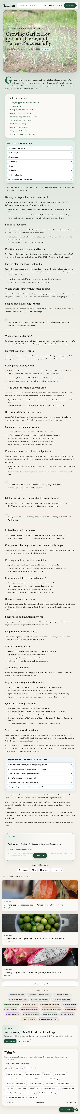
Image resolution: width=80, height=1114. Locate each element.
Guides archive (32, 1097)
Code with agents (68, 1014)
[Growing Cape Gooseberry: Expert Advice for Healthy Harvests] (40, 895)
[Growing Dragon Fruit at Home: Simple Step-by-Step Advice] (40, 963)
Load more (40, 855)
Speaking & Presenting (50, 1088)
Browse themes (24, 1041)
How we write (40, 1102)
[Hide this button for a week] (76, 1109)
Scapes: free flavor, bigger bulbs (20, 120)
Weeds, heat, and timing (18, 124)
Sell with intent (71, 1009)
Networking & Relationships (13, 1093)
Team (17, 1063)
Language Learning (63, 1083)
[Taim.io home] (9, 5)
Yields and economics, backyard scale (22, 134)
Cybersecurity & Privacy (33, 1079)
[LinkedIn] (22, 1068)
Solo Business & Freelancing (47, 1093)
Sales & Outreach (35, 1088)
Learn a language (11, 1009)
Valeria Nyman (18, 49)
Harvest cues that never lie (19, 127)
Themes (51, 5)
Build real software (30, 1004)
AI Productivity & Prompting (14, 1074)
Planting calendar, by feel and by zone (22, 110)
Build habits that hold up (30, 1009)
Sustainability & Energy (51, 1079)
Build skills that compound (50, 1004)
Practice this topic (66, 1110)
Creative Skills (21, 1088)
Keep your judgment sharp (48, 1019)
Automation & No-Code (33, 1074)
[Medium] (33, 1068)
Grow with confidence (63, 994)
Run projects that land (32, 1014)
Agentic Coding (30, 1093)
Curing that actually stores (18, 131)
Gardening (14, 28)
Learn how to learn (70, 1004)
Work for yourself (29, 1019)
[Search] (45, 5)
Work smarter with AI (17, 994)
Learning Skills (49, 1083)
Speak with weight (13, 1014)
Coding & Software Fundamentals (15, 1083)
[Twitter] (17, 1068)
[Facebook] (6, 1068)
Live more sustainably (12, 1004)
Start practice (70, 5)
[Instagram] (11, 1068)
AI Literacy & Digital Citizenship (15, 1097)
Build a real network (50, 1014)
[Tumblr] (28, 1068)
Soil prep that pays (16, 106)
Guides (59, 5)
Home (7, 28)
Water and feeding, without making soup (23, 117)
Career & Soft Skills (35, 1083)
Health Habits (9, 1088)
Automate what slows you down (40, 994)
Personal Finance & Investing (14, 1079)
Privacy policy (71, 1102)
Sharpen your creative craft (52, 1009)
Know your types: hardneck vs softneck (24, 103)
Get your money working (40, 999)
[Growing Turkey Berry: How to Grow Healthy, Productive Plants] (40, 929)
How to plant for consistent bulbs (21, 113)
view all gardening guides (40, 984)
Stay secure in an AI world (62, 999)
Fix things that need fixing (19, 999)
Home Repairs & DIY (60, 1074)
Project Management (68, 1088)
